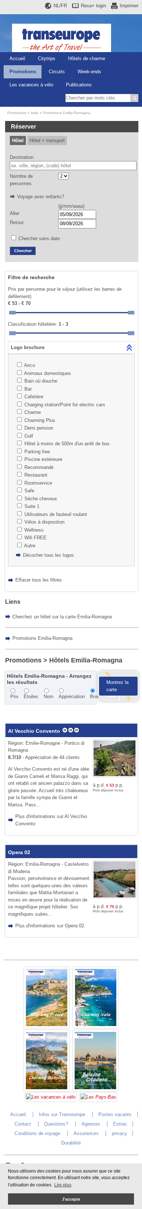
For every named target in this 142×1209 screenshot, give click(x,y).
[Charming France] (46, 1026)
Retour (17, 222)
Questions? (56, 1124)
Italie (35, 113)
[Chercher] (134, 98)
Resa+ (93, 5)
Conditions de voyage (37, 1133)
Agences (91, 1124)
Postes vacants (114, 1114)
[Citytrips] (95, 1089)
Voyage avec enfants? (40, 196)
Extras (120, 1124)
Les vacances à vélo (31, 84)
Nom (49, 696)
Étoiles (31, 696)
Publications (79, 84)
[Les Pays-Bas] (98, 1097)
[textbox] (73, 166)
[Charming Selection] (46, 1089)
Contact (23, 1124)
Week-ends (89, 71)
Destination (21, 157)
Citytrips (46, 58)
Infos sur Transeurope (62, 1114)
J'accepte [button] (71, 1199)
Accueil (17, 58)
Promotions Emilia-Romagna (66, 113)
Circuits (57, 71)
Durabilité (71, 1143)
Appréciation (72, 696)
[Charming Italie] (95, 1026)
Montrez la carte (117, 686)
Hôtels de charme (86, 58)
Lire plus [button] (62, 1185)
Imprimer (129, 5)
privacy (119, 1133)
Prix (14, 696)
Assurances (86, 1133)
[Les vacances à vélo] (50, 1097)
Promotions (22, 71)
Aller (14, 213)
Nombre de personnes (21, 179)
